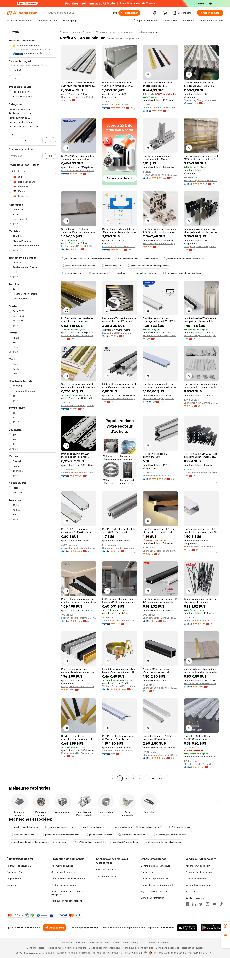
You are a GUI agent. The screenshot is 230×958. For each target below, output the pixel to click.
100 (160, 778)
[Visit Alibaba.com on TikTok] (221, 904)
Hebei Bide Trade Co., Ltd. (115, 104)
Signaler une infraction (152, 897)
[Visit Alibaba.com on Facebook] (187, 904)
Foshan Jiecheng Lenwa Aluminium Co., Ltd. (160, 107)
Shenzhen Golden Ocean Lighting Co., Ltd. (78, 472)
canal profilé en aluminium (125, 842)
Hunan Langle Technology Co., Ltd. (160, 174)
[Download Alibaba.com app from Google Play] (212, 927)
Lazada (115, 942)
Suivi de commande (195, 878)
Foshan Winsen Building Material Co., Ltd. (78, 405)
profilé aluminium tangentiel (90, 842)
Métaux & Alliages (82, 32)
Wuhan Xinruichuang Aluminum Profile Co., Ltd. (201, 472)
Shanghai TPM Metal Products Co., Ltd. (201, 546)
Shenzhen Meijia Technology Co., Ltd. (201, 335)
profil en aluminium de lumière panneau (150, 266)
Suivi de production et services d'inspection (67, 893)
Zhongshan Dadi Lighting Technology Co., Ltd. (160, 617)
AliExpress (67, 942)
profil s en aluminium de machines (30, 842)
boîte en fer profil (113, 266)
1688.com (80, 942)
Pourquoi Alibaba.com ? (19, 865)
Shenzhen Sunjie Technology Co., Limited (160, 687)
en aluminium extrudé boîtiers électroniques (86, 273)
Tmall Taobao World (98, 942)
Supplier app (91, 927)
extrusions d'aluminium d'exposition (184, 273)
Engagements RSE (16, 878)
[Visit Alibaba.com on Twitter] (201, 904)
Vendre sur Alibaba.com (197, 865)
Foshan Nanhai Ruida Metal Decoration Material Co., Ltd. (78, 246)
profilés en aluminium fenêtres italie (62, 835)
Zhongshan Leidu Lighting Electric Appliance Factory (119, 620)
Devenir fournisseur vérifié (199, 885)
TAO (141, 942)
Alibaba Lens (22, 927)
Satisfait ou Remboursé (63, 872)
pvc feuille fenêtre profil (100, 835)
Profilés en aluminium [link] (149, 32)
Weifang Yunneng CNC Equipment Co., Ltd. (119, 686)
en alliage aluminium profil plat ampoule (139, 258)
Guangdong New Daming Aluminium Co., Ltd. (201, 246)
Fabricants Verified (106, 869)
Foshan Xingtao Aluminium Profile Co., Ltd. (201, 180)
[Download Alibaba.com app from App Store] (187, 927)
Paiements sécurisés (62, 865)
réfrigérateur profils (180, 827)
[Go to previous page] (113, 778)
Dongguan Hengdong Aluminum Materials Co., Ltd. (119, 548)
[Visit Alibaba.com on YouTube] (214, 904)
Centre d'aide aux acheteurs (155, 865)
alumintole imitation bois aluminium (165, 842)
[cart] (165, 13)
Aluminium (127, 32)
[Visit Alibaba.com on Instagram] (208, 904)
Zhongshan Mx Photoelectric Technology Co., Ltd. (78, 548)
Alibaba (64, 32)
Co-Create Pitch (15, 872)
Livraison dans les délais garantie (68, 878)
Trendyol (150, 942)
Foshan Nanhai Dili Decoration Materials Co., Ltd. (78, 335)
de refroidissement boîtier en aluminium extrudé (138, 827)
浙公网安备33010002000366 (170, 953)
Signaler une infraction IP (154, 891)
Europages (164, 942)
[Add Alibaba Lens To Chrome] (54, 927)
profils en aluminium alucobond (80, 266)
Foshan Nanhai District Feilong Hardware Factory (119, 398)
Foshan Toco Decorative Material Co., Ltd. (78, 617)
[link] (225, 926)
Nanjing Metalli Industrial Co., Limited (78, 686)
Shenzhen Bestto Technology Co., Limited (160, 550)
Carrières (12, 885)
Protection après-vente (63, 885)
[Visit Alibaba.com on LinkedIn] (194, 904)
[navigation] (32, 405)
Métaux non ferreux (106, 32)
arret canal (61, 842)
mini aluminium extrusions (134, 835)
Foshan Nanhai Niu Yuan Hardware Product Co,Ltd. (78, 170)
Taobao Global (129, 942)
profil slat (121, 273)
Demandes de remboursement (157, 885)
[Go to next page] (167, 778)
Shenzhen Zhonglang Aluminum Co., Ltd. (160, 398)
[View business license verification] (145, 953)
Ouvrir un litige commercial (155, 878)
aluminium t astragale (146, 273)
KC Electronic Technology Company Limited (160, 335)
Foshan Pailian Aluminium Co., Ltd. (119, 246)
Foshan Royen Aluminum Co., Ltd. (160, 243)
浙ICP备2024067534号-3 (201, 953)
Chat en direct (148, 872)
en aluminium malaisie (25, 835)
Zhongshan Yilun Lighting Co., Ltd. (201, 402)
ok (50, 140)
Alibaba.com (167, 927)
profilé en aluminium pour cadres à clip (185, 258)
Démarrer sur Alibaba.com (199, 872)
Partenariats (191, 891)
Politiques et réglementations (66, 900)
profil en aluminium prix (94, 827)
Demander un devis (106, 876)
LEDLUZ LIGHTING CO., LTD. (117, 332)
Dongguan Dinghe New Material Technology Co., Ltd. (78, 97)
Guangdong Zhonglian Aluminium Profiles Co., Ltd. (201, 100)
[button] (115, 13)
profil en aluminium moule (26, 827)
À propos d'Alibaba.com (20, 858)
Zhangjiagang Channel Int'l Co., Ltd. (160, 475)
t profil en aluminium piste (61, 827)
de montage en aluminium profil (171, 835)
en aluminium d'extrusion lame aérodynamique (87, 258)
